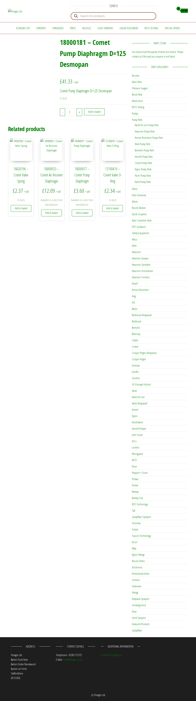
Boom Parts (137, 94)
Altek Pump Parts (142, 144)
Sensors (136, 580)
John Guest (137, 435)
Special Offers (172, 28)
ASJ (133, 302)
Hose (134, 611)
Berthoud (136, 321)
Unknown (136, 586)
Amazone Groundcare (142, 271)
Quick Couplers (139, 214)
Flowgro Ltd (23, 28)
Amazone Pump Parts (144, 131)
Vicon (134, 542)
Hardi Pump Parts (143, 182)
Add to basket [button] (21, 208)
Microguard (137, 454)
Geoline (136, 378)
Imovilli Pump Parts (144, 156)
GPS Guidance (139, 227)
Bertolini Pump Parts (144, 150)
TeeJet (135, 529)
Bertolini (136, 327)
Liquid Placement (129, 28)
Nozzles (86, 28)
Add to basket (94, 112)
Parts (73, 28)
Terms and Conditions (111, 655)
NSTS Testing (151, 28)
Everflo (135, 372)
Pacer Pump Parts (143, 175)
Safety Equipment (140, 233)
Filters (134, 189)
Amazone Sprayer (140, 258)
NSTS (134, 460)
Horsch (135, 409)
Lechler (135, 447)
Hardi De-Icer (138, 397)
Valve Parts (137, 82)
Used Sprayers (105, 28)
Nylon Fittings (138, 555)
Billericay (136, 334)
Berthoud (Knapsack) (142, 315)
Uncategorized (139, 605)
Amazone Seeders (140, 277)
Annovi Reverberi (140, 290)
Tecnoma (136, 523)
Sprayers (41, 28)
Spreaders (58, 28)
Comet (135, 346)
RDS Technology (140, 504)
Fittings (135, 592)
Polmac (135, 479)
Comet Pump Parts (143, 163)
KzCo (134, 441)
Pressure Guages (140, 88)
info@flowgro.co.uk (73, 659)
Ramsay (135, 491)
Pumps (135, 113)
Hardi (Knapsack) (139, 403)
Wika (134, 548)
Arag (134, 296)
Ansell (135, 283)
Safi (133, 510)
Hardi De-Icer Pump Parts (146, 125)
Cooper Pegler (139, 359)
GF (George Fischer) (141, 384)
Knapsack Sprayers (140, 599)
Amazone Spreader (141, 264)
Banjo (134, 309)
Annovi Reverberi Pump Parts (149, 138)
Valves (135, 201)
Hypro (135, 416)
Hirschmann (137, 422)
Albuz (134, 239)
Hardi (134, 391)
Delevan (136, 365)
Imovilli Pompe (139, 428)
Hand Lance (137, 101)
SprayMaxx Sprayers (141, 517)
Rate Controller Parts (141, 220)
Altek (134, 245)
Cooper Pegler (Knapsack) (144, 353)
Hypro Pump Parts (143, 169)
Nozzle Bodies (139, 208)
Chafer (135, 340)
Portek (135, 485)
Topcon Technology (141, 536)
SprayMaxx (137, 630)
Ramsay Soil (137, 498)
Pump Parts (137, 120)
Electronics (137, 567)
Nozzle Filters (138, 561)
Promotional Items (140, 573)
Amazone (136, 252)
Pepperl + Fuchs (140, 473)
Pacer (134, 466)
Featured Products (140, 624)
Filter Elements (139, 195)
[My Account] (170, 11)
